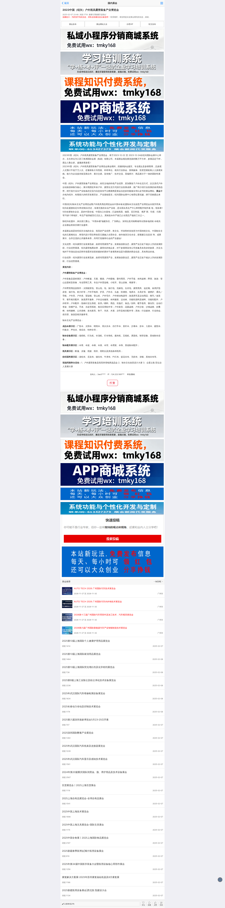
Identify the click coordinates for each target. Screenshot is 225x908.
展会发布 (72, 24)
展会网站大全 (101, 24)
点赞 (155, 905)
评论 (143, 905)
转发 (161, 905)
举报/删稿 (131, 374)
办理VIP (130, 24)
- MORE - (158, 581)
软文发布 (152, 24)
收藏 (149, 905)
